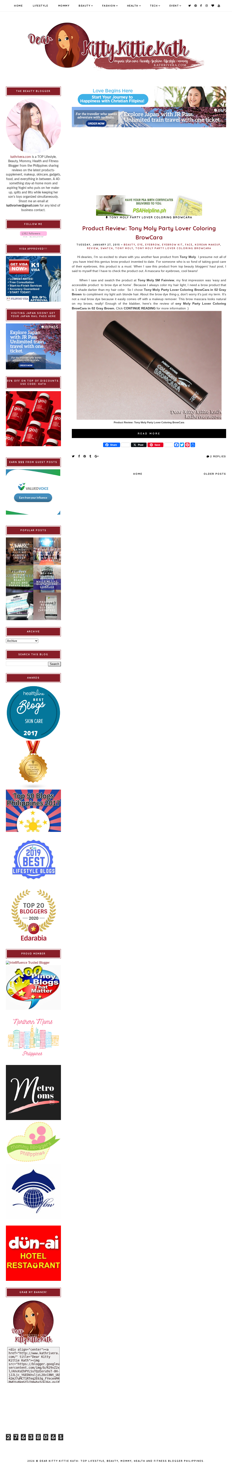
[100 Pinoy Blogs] (33, 987)
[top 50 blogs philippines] (33, 811)
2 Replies (218, 456)
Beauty (84, 5)
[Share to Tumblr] (90, 456)
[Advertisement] (149, 159)
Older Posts (215, 473)
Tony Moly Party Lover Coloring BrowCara (173, 248)
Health (132, 5)
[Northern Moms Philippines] (33, 1037)
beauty (129, 244)
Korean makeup (207, 244)
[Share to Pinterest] (84, 456)
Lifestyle (40, 5)
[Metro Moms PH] (33, 1092)
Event (174, 5)
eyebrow (152, 244)
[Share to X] (73, 456)
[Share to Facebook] (79, 456)
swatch (107, 248)
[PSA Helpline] (149, 205)
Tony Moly (124, 248)
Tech (154, 5)
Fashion (109, 5)
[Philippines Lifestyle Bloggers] (33, 765)
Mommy (64, 5)
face (189, 244)
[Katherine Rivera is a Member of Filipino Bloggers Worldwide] (33, 1191)
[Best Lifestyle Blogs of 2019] (33, 859)
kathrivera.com (20, 157)
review (92, 248)
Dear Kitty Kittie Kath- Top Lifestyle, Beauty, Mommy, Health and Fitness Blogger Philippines (121, 1461)
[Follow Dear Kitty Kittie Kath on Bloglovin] (33, 234)
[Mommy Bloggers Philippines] (33, 1142)
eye (140, 244)
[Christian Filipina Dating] (149, 97)
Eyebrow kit (172, 244)
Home (18, 5)
